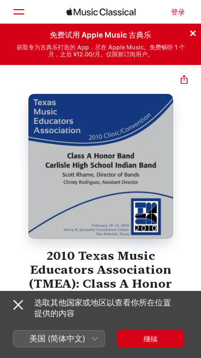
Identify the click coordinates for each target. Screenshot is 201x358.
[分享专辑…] (184, 81)
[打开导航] (18, 12)
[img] (101, 12)
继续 (151, 338)
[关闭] (193, 32)
